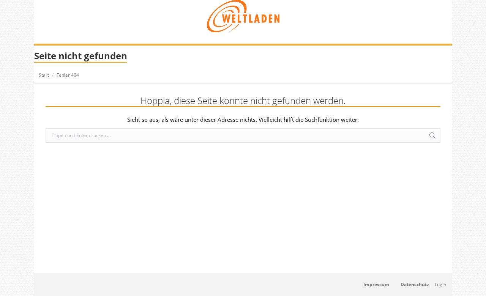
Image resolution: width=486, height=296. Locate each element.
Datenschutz (415, 284)
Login (440, 284)
